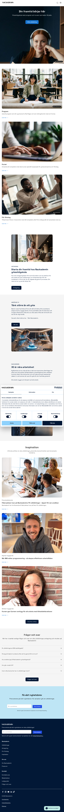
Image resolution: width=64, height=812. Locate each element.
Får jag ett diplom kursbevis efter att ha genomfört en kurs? (20, 654)
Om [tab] (53, 392)
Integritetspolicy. (38, 736)
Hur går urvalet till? (7, 665)
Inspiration (5, 754)
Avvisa (12, 423)
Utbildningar (5, 745)
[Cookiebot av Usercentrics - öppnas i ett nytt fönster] (55, 388)
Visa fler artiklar (32, 621)
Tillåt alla (52, 423)
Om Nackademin (7, 763)
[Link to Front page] (7, 3)
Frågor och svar (32, 679)
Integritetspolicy (6, 803)
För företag (5, 751)
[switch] (22, 416)
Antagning (16, 288)
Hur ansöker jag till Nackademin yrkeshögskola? (16, 659)
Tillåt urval (32, 423)
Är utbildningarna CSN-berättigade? (12, 648)
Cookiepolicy (5, 799)
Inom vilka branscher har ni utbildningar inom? (16, 671)
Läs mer (4, 117)
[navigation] (57, 3)
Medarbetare (6, 778)
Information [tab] (32, 392)
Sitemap (4, 806)
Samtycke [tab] (11, 392)
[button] (52, 808)
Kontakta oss (6, 775)
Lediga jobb (5, 781)
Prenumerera (37, 706)
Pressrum (4, 766)
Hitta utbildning (32, 22)
